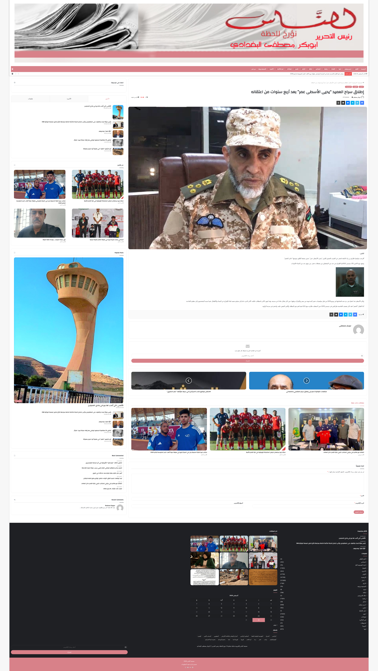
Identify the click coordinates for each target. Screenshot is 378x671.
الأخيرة (69, 99)
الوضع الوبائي (273, 639)
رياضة (326, 69)
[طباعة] (338, 103)
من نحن (254, 69)
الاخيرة (271, 69)
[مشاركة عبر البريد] (343, 103)
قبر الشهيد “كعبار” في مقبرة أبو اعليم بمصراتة (97, 149)
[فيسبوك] (362, 103)
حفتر (260, 639)
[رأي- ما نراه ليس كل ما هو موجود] (204, 560)
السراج (267, 636)
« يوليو (275, 625)
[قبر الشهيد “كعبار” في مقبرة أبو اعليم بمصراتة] (118, 151)
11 (233, 608)
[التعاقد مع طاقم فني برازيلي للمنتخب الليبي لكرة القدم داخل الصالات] (326, 429)
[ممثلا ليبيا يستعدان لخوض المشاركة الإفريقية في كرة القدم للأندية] (247, 429)
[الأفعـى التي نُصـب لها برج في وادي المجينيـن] (118, 112)
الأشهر (107, 99)
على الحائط (362, 611)
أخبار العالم (363, 559)
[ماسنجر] (348, 103)
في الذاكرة (280, 69)
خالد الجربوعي (362, 595)
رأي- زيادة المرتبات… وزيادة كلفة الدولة (54, 239)
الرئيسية (363, 69)
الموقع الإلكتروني (238, 503)
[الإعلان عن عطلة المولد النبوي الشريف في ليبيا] (204, 577)
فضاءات (289, 69)
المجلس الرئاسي (244, 636)
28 (196, 616)
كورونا (364, 626)
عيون (364, 614)
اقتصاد (333, 69)
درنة (255, 639)
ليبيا (340, 69)
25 (234, 616)
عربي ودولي (348, 69)
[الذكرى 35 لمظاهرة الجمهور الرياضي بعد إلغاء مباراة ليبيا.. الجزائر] (118, 142)
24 (246, 616)
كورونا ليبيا (235, 639)
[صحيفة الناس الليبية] (189, 33)
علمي (296, 69)
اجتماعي (318, 69)
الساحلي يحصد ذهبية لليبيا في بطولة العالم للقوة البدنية (106, 239)
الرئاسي (274, 636)
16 (258, 612)
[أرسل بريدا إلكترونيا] (352, 97)
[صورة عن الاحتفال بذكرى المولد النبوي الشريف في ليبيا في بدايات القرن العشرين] (263, 577)
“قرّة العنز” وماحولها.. (104, 131)
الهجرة (199, 636)
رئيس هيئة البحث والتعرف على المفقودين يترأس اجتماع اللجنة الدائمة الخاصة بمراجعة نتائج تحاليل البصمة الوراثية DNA (76, 122)
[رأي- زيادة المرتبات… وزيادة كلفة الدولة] (39, 223)
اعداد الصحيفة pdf (360, 565)
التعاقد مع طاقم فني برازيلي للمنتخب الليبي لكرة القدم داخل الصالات (343, 452)
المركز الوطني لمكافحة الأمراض (229, 636)
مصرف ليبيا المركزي (210, 639)
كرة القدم (249, 639)
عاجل (364, 601)
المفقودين (216, 636)
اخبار (350, 82)
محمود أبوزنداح (221, 639)
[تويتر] (357, 103)
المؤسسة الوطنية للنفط (257, 636)
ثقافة (310, 69)
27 (209, 616)
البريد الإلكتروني (359, 503)
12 (221, 608)
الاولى (356, 69)
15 (271, 612)
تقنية (364, 589)
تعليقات (30, 99)
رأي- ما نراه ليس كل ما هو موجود (334, 74)
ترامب (265, 639)
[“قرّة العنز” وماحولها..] (118, 134)
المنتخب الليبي (207, 636)
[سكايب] (353, 103)
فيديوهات (363, 623)
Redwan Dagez (110, 505)
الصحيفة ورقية (262, 69)
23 (258, 616)
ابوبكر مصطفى (356, 97)
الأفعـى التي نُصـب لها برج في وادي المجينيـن (97, 106)
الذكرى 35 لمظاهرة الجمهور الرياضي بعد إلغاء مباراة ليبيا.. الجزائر (92, 140)
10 (246, 608)
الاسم (362, 495)
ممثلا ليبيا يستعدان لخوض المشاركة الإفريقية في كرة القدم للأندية (265, 452)
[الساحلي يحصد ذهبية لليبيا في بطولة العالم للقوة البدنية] (97, 223)
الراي (303, 69)
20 (209, 612)
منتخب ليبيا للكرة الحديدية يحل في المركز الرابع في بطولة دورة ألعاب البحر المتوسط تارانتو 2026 (179, 452)
